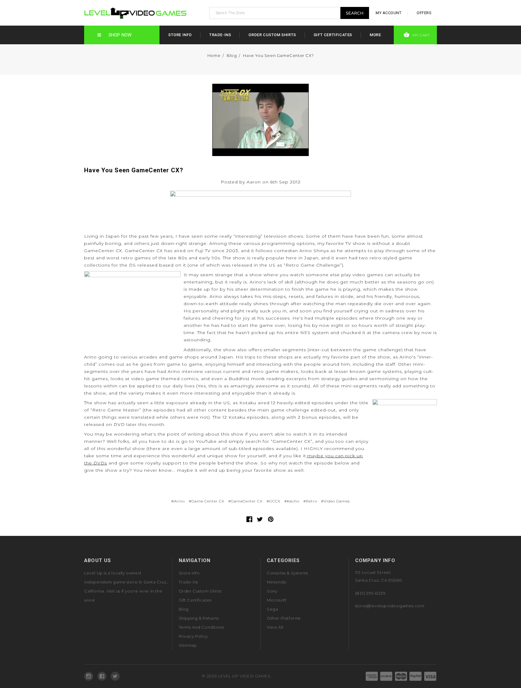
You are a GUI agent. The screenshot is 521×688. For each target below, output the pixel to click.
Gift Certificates (333, 35)
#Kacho (291, 501)
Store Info (180, 35)
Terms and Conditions (201, 627)
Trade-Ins (220, 35)
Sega (272, 609)
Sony (272, 591)
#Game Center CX (206, 501)
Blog (232, 55)
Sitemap (188, 645)
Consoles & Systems (287, 573)
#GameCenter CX (245, 501)
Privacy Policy (193, 636)
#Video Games (335, 501)
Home (213, 55)
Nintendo (277, 582)
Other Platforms (284, 618)
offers (424, 13)
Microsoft (276, 600)
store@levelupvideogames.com (390, 605)
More (375, 35)
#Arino (178, 501)
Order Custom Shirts (272, 35)
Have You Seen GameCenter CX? (278, 55)
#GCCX (273, 501)
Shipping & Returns (199, 618)
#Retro (310, 501)
